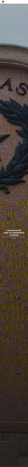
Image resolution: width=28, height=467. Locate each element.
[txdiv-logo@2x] (3, 0)
